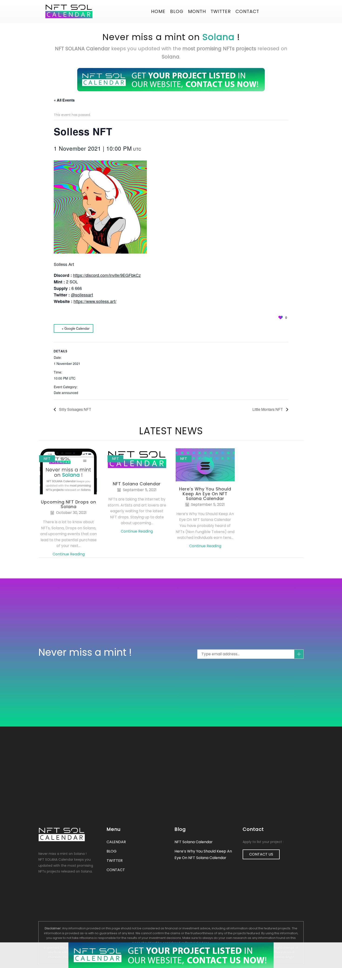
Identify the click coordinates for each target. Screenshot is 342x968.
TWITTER (115, 860)
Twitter (221, 11)
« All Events (64, 100)
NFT (47, 458)
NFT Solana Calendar (137, 484)
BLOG (176, 11)
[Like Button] (280, 317)
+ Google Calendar (76, 328)
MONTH (197, 11)
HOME (158, 11)
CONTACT (247, 11)
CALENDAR (116, 842)
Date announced (66, 392)
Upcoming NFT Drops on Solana (68, 504)
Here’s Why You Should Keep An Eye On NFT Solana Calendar (205, 493)
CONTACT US (261, 854)
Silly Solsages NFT (74, 409)
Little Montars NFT (268, 409)
